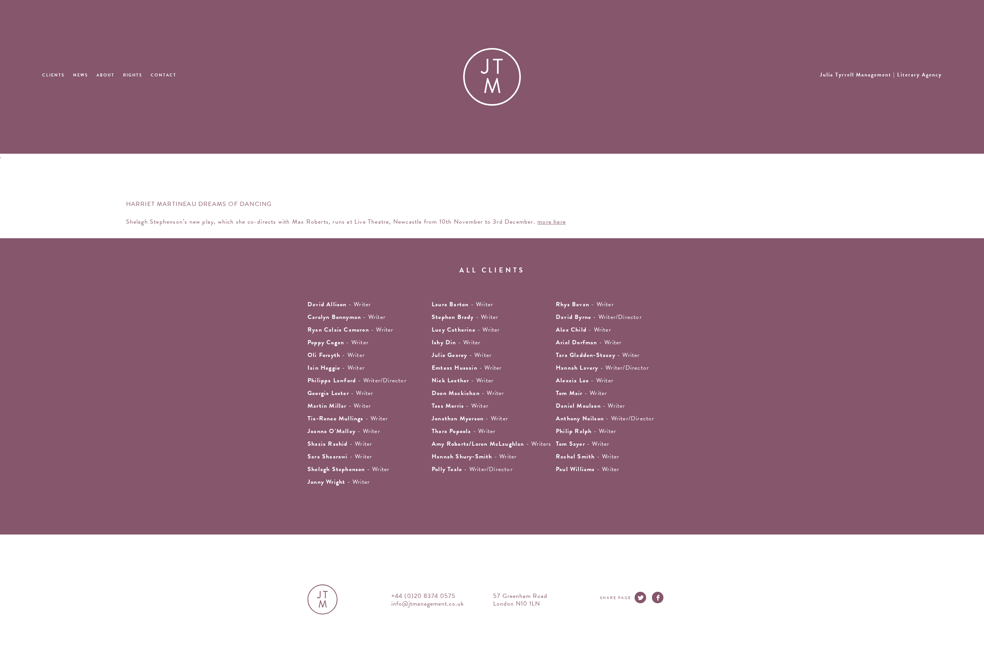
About (105, 75)
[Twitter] (640, 597)
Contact (163, 75)
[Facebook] (657, 597)
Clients (53, 75)
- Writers (492, 443)
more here (551, 221)
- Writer (462, 304)
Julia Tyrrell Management (881, 75)
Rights (132, 75)
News (80, 75)
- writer (339, 304)
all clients (492, 270)
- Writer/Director (599, 317)
